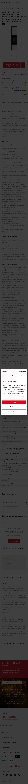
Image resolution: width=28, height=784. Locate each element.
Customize (13, 406)
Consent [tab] (5, 376)
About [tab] (23, 376)
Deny (14, 411)
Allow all (14, 402)
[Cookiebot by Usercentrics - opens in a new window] (19, 372)
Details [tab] (14, 376)
